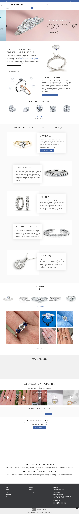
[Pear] (26, 108)
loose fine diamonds (24, 58)
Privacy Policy (31, 491)
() (47, 4)
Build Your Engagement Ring (13, 67)
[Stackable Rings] (55, 297)
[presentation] (28, 115)
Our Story (7, 489)
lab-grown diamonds (34, 58)
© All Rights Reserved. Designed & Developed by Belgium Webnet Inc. (39, 512)
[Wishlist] (67, 1)
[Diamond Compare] (64, 1)
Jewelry (7, 492)
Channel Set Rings (39, 306)
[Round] (39, 108)
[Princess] (53, 108)
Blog (6, 496)
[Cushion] (66, 108)
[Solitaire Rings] (8, 297)
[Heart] (12, 108)
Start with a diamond (13, 71)
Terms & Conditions (32, 492)
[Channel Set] (39, 297)
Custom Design (8, 494)
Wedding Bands (24, 167)
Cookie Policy (31, 489)
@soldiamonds (35, 388)
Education (7, 491)
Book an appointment (11, 1)
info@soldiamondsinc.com (58, 494)
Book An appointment (40, 427)
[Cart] (72, 1)
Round (39, 116)
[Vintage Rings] (24, 297)
